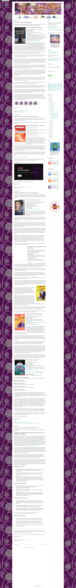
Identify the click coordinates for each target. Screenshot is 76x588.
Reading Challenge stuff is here (40, 530)
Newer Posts (17, 544)
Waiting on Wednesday (55, 84)
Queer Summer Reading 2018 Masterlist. (55, 29)
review (58, 86)
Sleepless (30, 413)
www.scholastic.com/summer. (34, 445)
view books (59, 165)
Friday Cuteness (19, 540)
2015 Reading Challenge (54, 184)
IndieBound (19, 157)
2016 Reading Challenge (54, 177)
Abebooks (30, 261)
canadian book (59, 87)
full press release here (23, 530)
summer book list (21, 489)
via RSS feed (50, 74)
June (51, 120)
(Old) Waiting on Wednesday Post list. (54, 59)
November (51, 103)
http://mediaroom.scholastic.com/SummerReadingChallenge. (24, 513)
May (50, 121)
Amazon (28, 40)
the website (25, 159)
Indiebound (38, 40)
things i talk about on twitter (52, 88)
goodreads (34, 42)
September (52, 106)
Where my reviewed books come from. (54, 58)
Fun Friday (18, 188)
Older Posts (43, 544)
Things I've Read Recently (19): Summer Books (26, 192)
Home (30, 544)
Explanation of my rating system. (53, 52)
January (51, 127)
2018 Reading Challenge (54, 160)
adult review (53, 87)
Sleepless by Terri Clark (38, 412)
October (51, 105)
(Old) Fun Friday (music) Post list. (53, 60)
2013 (50, 130)
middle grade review (20, 111)
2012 (50, 131)
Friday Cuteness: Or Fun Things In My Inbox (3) (26, 427)
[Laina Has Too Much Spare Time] (50, 75)
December (51, 102)
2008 (50, 137)
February (51, 125)
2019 (50, 95)
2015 (50, 101)
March (51, 124)
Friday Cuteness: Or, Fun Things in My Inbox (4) (26, 116)
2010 (50, 134)
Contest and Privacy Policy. (52, 53)
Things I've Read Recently (28, 423)
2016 (50, 99)
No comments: (27, 110)
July (50, 109)
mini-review (58, 89)
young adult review (36, 423)
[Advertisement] (38, 559)
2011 (50, 133)
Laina (52, 172)
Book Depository (32, 40)
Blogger (40, 585)
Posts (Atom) (32, 547)
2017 (50, 98)
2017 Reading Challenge (54, 171)
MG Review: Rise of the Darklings (23, 22)
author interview (53, 89)
